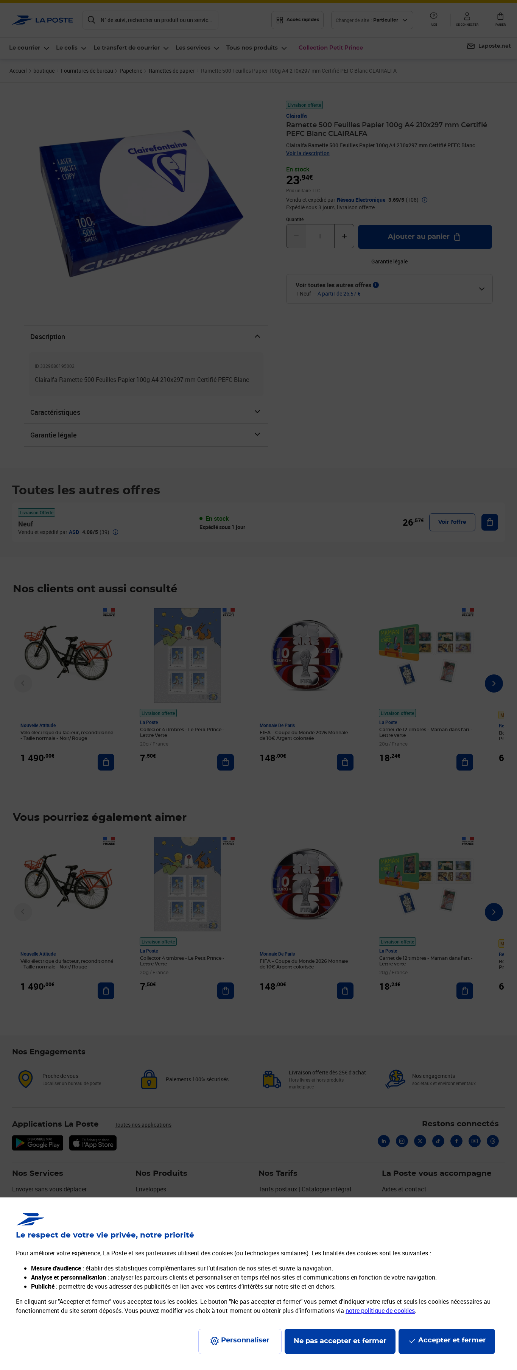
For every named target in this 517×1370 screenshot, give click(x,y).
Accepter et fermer (452, 1340)
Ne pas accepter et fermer (340, 1341)
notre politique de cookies (380, 1310)
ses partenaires (155, 1253)
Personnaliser (245, 1340)
